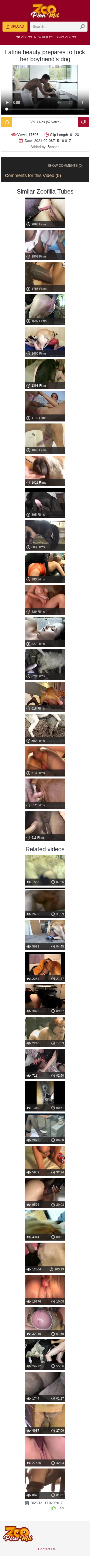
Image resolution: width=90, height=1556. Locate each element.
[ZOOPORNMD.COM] (45, 11)
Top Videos (23, 37)
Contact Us (47, 1549)
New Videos (43, 37)
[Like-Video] (6, 122)
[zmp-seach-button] (83, 27)
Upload (17, 26)
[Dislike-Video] (83, 122)
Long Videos (66, 37)
